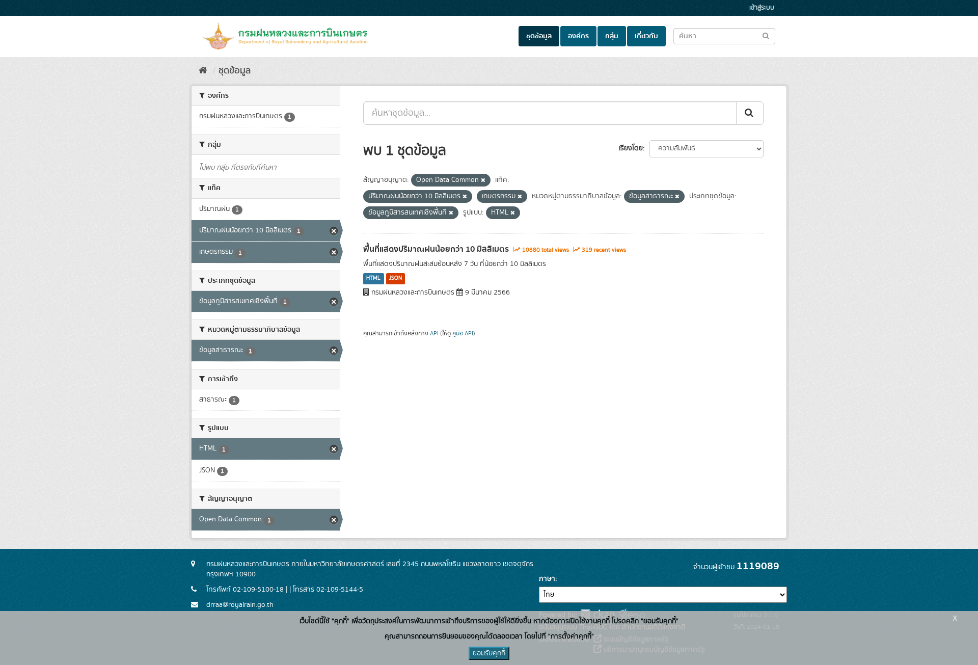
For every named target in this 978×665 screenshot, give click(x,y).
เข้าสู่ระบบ (761, 8)
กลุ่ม (611, 36)
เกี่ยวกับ (646, 36)
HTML (373, 279)
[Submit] (750, 113)
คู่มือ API (462, 333)
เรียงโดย (631, 148)
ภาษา (547, 579)
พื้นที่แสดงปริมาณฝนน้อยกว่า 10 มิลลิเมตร (436, 249)
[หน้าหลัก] (203, 70)
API (434, 333)
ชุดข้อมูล (539, 36)
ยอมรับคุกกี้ (489, 653)
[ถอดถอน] (483, 180)
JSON (395, 279)
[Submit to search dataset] (766, 35)
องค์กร (578, 36)
